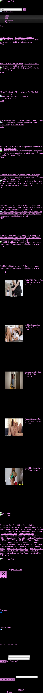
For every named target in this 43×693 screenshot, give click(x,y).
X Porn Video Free (35, 538)
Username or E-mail (7, 677)
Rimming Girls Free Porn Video (26, 542)
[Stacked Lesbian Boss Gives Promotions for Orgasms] (14, 436)
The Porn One (12, 551)
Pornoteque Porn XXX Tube (11, 527)
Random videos (28, 38)
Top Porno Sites (23, 544)
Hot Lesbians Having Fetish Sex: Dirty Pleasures (33, 374)
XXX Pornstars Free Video (17, 553)
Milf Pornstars (36, 544)
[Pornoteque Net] (7, 1)
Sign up (21, 690)
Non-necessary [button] (5, 627)
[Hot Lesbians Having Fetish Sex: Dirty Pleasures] (14, 389)
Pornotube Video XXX (32, 527)
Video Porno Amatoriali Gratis (30, 532)
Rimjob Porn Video (26, 534)
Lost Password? (12, 661)
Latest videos (5, 38)
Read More (17, 570)
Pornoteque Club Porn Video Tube (13, 536)
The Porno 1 (24, 551)
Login (3, 661)
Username (4, 656)
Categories (9, 20)
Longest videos (16, 38)
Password (3, 659)
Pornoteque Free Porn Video (11, 525)
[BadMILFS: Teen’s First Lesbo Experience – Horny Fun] (14, 297)
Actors (7, 22)
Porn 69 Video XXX (9, 532)
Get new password (7, 679)
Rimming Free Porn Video (16, 538)
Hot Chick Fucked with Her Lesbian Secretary (33, 469)
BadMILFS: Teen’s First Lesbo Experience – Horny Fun (34, 282)
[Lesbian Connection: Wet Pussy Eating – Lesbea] (14, 342)
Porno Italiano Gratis (9, 534)
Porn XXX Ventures (7, 544)
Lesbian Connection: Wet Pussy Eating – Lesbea (32, 327)
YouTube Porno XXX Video (32, 529)
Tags (6, 18)
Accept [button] (10, 570)
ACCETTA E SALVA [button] (8, 645)
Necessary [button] (4, 610)
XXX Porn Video (25, 540)
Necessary (7, 612)
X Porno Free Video (9, 540)
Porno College (28, 525)
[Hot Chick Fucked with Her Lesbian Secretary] (14, 485)
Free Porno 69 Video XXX (17, 549)
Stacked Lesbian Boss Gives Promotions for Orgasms (33, 421)
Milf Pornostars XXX (9, 546)
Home (7, 16)
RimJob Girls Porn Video (9, 529)
